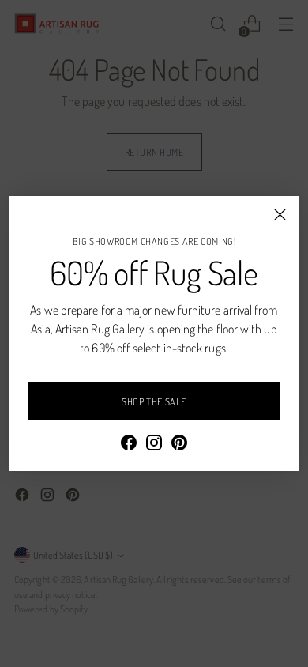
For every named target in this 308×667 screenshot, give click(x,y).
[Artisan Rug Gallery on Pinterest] (179, 445)
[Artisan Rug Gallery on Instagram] (154, 445)
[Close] (280, 214)
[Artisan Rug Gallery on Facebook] (128, 445)
